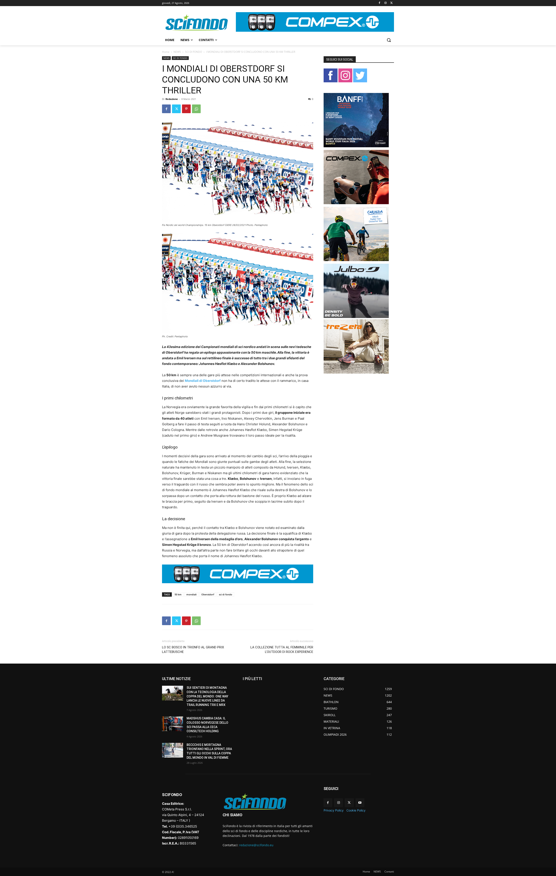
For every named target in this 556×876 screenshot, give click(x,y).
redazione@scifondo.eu (256, 845)
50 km (178, 594)
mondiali (191, 594)
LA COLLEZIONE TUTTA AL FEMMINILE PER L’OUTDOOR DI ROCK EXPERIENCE (281, 649)
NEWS (177, 52)
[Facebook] (379, 3)
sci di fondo (225, 594)
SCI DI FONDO (193, 52)
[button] (389, 40)
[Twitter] (391, 3)
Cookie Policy (356, 810)
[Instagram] (385, 3)
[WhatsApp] (196, 108)
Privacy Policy (334, 810)
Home (165, 52)
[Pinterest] (186, 108)
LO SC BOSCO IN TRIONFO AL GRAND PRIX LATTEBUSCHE (193, 649)
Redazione (171, 99)
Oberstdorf (207, 594)
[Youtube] (360, 802)
